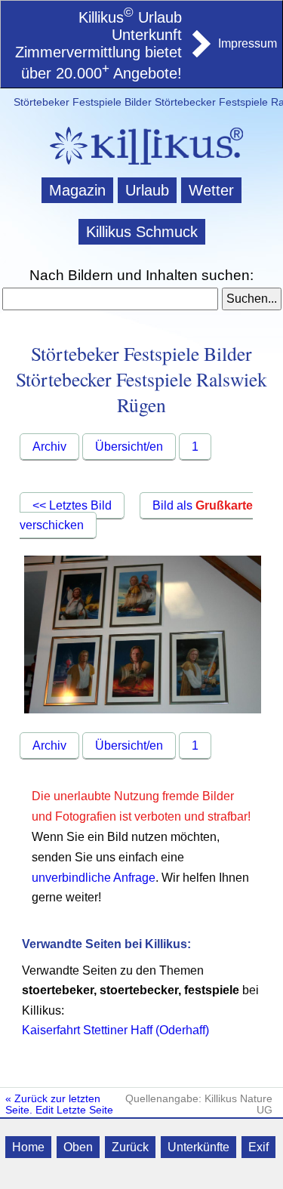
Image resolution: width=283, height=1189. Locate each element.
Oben (78, 1147)
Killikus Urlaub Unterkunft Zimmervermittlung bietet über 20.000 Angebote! (98, 45)
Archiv (49, 446)
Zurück (130, 1147)
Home (28, 1147)
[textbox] (110, 299)
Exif (258, 1147)
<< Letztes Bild (72, 505)
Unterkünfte (198, 1147)
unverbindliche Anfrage (93, 877)
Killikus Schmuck (142, 231)
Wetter (211, 190)
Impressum (247, 43)
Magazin (77, 190)
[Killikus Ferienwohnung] (200, 53)
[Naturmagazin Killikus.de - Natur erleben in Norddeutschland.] (142, 166)
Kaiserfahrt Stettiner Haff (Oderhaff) (115, 1030)
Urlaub (147, 190)
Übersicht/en (129, 446)
